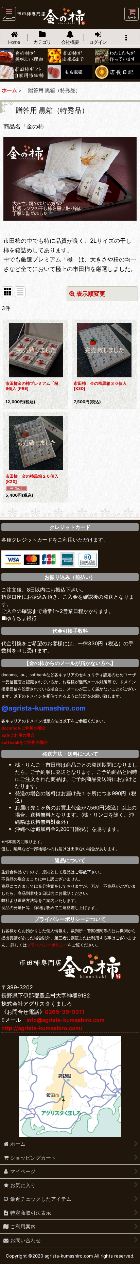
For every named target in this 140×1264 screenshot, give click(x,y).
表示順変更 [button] (90, 293)
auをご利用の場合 (18, 735)
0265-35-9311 (65, 1011)
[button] (9, 14)
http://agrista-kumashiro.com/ (42, 1028)
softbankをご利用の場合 (24, 742)
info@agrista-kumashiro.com (66, 1020)
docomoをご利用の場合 (23, 728)
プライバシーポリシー (47, 944)
